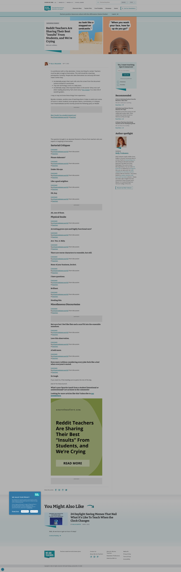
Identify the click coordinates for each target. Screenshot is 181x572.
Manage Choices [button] (15, 511)
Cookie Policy (29, 507)
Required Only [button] (25, 511)
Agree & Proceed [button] (34, 511)
